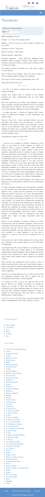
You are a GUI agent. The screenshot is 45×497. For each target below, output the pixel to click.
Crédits (6, 491)
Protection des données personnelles (21, 491)
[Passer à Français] (33, 2)
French (7, 31)
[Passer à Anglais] (29, 2)
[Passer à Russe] (37, 2)
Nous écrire (37, 491)
